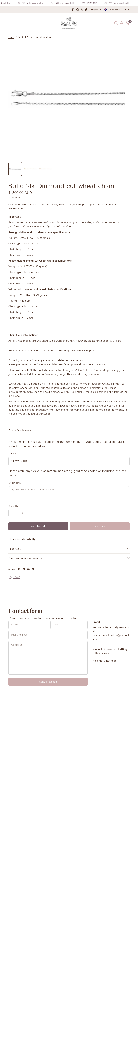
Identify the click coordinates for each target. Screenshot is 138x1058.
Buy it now (99, 526)
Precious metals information (25, 558)
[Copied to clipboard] (33, 569)
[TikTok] (86, 9)
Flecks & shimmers (19, 430)
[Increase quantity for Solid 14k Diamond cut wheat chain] (22, 513)
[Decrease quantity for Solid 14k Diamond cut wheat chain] (11, 513)
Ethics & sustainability (22, 539)
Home (11, 37)
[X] (24, 569)
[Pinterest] (82, 9)
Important (14, 548)
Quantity (13, 506)
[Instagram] (77, 9)
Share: (11, 569)
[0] (127, 23)
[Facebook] (73, 9)
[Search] (116, 23)
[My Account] (121, 23)
